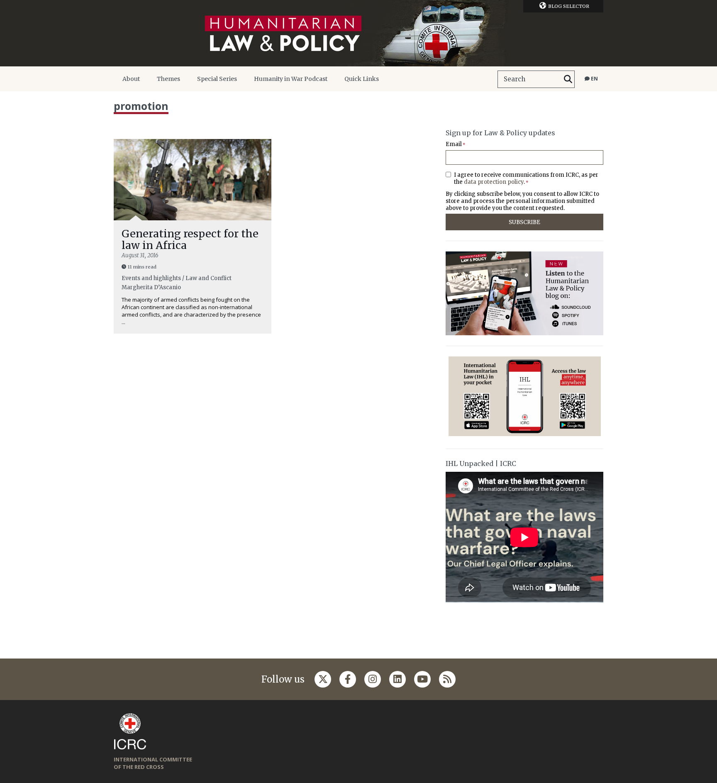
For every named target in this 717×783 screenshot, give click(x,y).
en (594, 78)
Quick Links (361, 79)
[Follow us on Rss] (447, 679)
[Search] (568, 79)
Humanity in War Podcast (290, 79)
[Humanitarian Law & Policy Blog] (358, 33)
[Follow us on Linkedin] (397, 679)
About (131, 79)
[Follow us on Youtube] (422, 679)
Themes (168, 79)
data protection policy (494, 181)
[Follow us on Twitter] (323, 679)
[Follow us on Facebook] (347, 679)
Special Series (217, 79)
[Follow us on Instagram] (372, 679)
